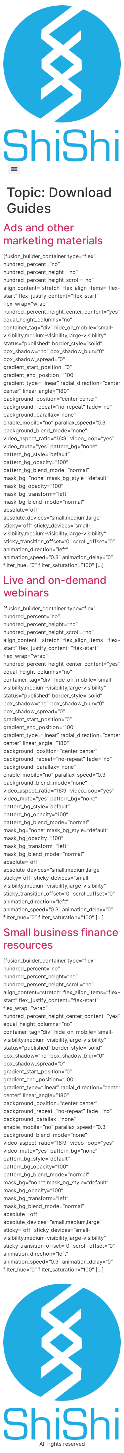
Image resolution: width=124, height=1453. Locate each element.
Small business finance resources (60, 938)
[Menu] (14, 169)
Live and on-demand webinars (54, 586)
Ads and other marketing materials (53, 234)
